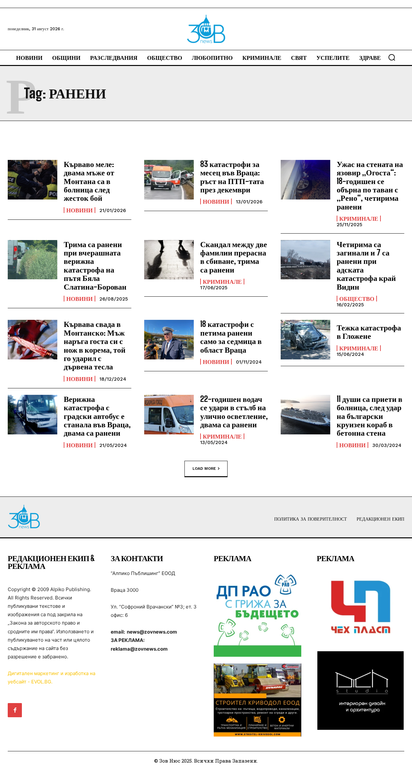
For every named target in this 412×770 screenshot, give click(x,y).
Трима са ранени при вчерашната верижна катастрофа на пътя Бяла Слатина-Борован (95, 265)
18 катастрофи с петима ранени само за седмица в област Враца (231, 336)
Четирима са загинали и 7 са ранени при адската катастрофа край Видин (366, 265)
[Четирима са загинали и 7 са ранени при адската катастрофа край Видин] (305, 260)
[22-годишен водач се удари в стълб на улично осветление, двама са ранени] (169, 414)
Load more (204, 468)
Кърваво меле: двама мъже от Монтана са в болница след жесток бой (89, 181)
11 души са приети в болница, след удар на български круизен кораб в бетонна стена (369, 416)
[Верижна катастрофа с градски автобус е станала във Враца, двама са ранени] (32, 414)
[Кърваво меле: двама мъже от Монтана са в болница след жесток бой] (32, 179)
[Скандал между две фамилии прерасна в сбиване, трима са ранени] (169, 260)
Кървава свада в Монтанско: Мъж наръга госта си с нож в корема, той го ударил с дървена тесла (95, 345)
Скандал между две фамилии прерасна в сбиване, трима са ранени (233, 256)
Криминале (358, 218)
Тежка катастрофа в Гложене (369, 331)
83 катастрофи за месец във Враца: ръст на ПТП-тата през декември (232, 176)
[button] (391, 57)
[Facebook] (15, 710)
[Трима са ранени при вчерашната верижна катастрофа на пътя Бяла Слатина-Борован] (32, 260)
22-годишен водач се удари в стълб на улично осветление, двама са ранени (234, 411)
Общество (356, 299)
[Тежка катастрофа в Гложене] (305, 339)
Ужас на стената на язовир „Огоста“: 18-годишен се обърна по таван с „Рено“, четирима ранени (370, 185)
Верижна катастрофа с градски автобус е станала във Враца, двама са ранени (97, 416)
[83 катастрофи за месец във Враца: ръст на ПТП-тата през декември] (169, 179)
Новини (79, 210)
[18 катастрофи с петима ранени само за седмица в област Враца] (169, 339)
